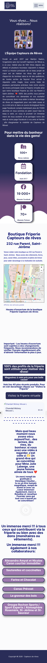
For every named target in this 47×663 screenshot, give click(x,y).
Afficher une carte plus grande (14, 305)
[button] (5, 417)
